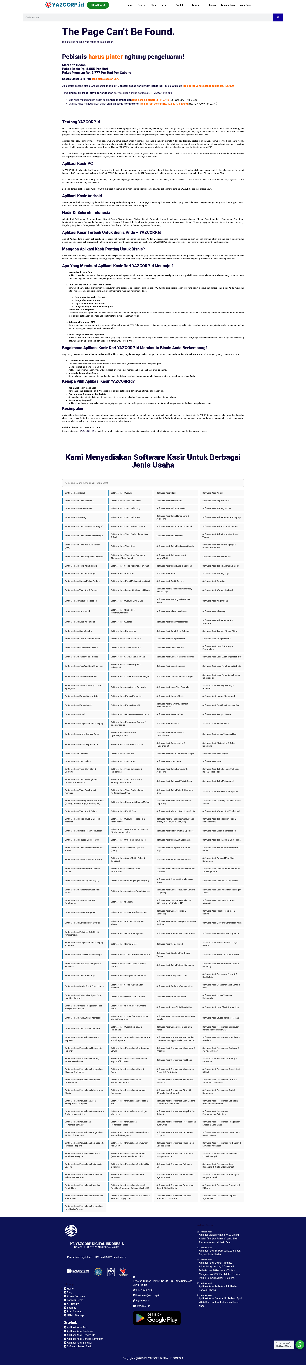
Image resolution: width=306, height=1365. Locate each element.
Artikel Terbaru (206, 1225)
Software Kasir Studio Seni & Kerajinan (220, 1018)
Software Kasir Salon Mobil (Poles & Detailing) (128, 859)
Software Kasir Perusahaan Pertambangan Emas (78, 1123)
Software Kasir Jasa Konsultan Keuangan (130, 676)
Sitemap (69, 1284)
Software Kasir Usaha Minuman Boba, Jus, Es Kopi (174, 590)
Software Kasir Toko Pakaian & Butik (128, 526)
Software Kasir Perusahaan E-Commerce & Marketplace (130, 1038)
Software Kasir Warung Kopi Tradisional (221, 811)
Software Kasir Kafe (166, 573)
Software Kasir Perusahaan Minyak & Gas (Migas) (176, 1112)
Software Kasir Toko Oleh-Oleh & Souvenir (80, 770)
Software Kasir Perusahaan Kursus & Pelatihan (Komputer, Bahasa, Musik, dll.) (130, 1186)
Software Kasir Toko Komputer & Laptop (221, 517)
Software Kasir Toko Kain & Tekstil (81, 566)
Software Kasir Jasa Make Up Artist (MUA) (127, 849)
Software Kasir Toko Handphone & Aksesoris (173, 517)
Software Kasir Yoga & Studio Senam (82, 638)
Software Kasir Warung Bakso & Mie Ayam (173, 600)
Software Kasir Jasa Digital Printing (81, 657)
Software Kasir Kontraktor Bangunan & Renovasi (83, 965)
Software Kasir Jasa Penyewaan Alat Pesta (82, 891)
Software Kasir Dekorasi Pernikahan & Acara (175, 880)
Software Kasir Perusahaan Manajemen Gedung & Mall (175, 1144)
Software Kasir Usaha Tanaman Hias (219, 734)
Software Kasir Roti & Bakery (170, 581)
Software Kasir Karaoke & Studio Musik (220, 954)
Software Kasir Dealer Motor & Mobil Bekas (82, 870)
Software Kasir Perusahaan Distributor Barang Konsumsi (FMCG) (220, 1028)
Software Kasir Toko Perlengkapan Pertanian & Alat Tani (127, 791)
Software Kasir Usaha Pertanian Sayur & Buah (221, 986)
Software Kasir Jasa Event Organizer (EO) (221, 657)
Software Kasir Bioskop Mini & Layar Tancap (174, 954)
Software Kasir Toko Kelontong (125, 508)
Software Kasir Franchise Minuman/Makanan (123, 611)
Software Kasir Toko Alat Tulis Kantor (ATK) (82, 546)
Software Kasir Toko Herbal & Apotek (220, 791)
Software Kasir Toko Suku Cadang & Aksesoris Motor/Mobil (128, 556)
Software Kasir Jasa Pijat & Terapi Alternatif (218, 901)
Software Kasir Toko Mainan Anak (218, 781)
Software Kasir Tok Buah (76, 754)
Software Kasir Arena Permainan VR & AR (130, 954)
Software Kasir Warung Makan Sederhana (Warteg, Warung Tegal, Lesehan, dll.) (84, 802)
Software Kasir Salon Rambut (78, 631)
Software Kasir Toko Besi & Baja (80, 975)
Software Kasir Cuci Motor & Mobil (81, 648)
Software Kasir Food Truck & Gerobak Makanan (83, 820)
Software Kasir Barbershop (124, 631)
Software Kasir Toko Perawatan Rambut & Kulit (83, 849)
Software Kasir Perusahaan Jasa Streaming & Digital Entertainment (218, 1165)
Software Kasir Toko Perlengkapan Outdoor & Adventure (81, 780)
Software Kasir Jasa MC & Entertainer (220, 880)
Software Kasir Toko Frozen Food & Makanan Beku (219, 820)
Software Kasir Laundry (122, 902)
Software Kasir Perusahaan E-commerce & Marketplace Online (84, 1112)
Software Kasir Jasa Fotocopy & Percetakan (217, 647)
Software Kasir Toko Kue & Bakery (81, 811)
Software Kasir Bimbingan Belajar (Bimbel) (218, 687)
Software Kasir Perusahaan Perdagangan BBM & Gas (176, 1123)
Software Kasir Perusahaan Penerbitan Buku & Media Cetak (83, 1176)
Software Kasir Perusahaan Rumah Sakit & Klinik (221, 1070)
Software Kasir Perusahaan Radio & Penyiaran (127, 1176)
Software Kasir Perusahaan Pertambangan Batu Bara (215, 1112)
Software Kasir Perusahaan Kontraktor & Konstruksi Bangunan (130, 1133)
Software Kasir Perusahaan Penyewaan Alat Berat (129, 1144)
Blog (153, 5)
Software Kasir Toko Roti (122, 754)
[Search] (278, 17)
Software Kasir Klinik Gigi (214, 611)
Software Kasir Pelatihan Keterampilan (220, 705)
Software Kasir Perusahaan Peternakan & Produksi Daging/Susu (130, 1197)
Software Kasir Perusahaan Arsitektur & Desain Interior (221, 1133)
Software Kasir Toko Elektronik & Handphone (126, 770)
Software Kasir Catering (213, 581)
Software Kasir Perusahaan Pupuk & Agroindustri (219, 1197)
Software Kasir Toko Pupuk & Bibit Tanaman (127, 986)
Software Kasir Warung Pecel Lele (81, 601)
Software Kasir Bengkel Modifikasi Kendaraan (218, 859)
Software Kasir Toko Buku (123, 546)
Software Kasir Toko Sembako (171, 508)
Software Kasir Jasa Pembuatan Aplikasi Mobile (176, 1017)
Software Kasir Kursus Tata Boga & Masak (127, 922)
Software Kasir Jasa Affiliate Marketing (83, 1018)
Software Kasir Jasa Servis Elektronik (128, 687)
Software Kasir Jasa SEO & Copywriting (220, 1007)
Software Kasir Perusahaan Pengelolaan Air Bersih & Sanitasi (84, 1133)
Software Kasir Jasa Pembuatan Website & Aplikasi (176, 870)
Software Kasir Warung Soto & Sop (127, 601)
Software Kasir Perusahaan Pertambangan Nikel (124, 1123)
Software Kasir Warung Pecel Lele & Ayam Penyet (128, 820)
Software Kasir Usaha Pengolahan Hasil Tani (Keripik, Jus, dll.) (83, 1007)
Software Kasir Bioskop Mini (215, 723)
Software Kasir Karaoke (168, 723)
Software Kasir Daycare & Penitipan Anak (221, 923)
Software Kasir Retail (75, 493)
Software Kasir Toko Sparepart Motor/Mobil (171, 556)
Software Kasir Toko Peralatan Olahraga (84, 535)
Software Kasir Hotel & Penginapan (127, 933)
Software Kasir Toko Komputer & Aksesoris (172, 770)
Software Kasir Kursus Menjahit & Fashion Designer (176, 922)
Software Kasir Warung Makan (216, 508)
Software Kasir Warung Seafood (217, 590)
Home (130, 5)
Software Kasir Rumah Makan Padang (82, 581)
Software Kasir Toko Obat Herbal (172, 622)
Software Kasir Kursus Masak (79, 705)
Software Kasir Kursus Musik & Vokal (82, 923)
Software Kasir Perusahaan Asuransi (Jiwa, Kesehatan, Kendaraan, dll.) (128, 1155)
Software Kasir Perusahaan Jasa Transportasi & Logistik (80, 1102)
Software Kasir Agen (212, 761)
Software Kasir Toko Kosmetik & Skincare (217, 621)
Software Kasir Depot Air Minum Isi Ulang (130, 590)
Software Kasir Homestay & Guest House (176, 933)
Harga (164, 5)
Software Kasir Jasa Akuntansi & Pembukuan (80, 901)
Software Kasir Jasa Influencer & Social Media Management (129, 1017)
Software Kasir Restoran (122, 573)
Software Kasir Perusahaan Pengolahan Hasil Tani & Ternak (83, 1207)
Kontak (212, 5)
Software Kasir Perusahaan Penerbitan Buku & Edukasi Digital (175, 1186)
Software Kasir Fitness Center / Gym (82, 840)
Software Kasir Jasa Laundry (170, 648)
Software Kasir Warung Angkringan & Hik (176, 811)
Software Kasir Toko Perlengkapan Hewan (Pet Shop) (219, 546)
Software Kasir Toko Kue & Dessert (81, 590)
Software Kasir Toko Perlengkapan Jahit (130, 566)
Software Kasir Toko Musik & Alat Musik (175, 546)
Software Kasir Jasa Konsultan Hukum (128, 912)
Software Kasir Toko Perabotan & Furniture (81, 791)
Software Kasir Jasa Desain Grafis (81, 676)
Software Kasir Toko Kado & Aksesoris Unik (175, 791)
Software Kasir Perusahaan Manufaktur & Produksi (176, 1049)
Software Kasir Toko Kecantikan (126, 500)
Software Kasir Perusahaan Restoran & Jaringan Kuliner (220, 1049)
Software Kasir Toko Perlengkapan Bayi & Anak (129, 535)
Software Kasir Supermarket (215, 500)
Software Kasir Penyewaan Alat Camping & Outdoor (84, 944)
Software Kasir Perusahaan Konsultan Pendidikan (82, 1186)
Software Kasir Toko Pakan (78, 761)
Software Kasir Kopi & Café (124, 811)
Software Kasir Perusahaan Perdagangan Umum (130, 1049)
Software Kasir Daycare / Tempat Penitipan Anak (172, 705)
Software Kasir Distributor (169, 761)
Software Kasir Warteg (75, 517)
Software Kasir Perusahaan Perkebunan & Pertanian (84, 1197)
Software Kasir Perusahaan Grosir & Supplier (82, 1038)
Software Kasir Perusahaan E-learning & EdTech (221, 1186)
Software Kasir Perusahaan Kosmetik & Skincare (175, 1081)
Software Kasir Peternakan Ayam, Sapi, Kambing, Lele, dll (83, 996)
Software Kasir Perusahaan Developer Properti (175, 1133)
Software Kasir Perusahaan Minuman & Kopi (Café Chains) (129, 1060)
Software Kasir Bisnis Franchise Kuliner (83, 831)
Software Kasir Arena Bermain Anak (82, 734)
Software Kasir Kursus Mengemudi (218, 696)
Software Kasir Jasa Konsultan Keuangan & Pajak (221, 891)
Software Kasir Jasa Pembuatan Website (221, 666)
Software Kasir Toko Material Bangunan (175, 965)
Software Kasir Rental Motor (124, 944)
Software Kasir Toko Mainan (170, 535)
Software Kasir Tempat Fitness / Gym (219, 631)
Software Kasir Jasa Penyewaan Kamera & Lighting (176, 891)
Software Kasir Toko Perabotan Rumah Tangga (220, 535)
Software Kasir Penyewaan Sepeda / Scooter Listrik (128, 723)
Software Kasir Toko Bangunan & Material (84, 556)
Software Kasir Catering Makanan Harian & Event (221, 802)
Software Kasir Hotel (74, 714)
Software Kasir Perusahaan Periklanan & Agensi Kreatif (176, 1176)
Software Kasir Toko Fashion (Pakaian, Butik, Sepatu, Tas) (220, 770)
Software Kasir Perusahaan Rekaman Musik (174, 1165)
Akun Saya (245, 5)
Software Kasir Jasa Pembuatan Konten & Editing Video (221, 870)
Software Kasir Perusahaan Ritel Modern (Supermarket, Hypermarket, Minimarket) (176, 1038)
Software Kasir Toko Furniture (216, 556)
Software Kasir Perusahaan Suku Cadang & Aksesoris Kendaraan (176, 1102)
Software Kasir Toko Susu (123, 761)
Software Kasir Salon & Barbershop (219, 831)
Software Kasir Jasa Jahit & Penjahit (128, 657)
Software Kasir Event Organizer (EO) (82, 880)
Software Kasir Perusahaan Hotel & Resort (127, 1070)
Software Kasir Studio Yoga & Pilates (128, 840)
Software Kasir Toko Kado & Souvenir (174, 566)
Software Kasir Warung (121, 493)
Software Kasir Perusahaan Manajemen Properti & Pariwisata (175, 1070)
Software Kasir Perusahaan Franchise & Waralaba (221, 1038)
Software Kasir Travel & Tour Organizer (221, 933)
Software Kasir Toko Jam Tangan (80, 573)
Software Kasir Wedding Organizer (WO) (130, 880)
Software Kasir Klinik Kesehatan (171, 611)
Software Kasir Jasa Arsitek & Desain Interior (128, 965)
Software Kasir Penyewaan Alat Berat (128, 975)
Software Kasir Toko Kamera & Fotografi (84, 526)
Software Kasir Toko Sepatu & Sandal (174, 526)
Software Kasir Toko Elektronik (125, 517)
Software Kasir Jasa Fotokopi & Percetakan (126, 870)
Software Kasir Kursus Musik (170, 696)
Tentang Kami (228, 5)
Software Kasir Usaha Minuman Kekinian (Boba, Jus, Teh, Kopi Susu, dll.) (175, 820)
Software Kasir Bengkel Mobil (216, 638)
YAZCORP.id (87, 430)
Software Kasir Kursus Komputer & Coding (218, 912)
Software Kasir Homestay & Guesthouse (130, 714)
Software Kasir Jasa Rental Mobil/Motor (175, 657)
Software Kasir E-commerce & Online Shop (128, 1007)
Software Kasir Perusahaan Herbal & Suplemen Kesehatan (219, 1081)
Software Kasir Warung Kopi (215, 573)
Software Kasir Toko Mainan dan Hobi (82, 1028)
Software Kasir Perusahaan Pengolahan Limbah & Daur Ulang (221, 1123)
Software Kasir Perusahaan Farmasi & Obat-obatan (83, 1081)
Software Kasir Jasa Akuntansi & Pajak (175, 676)
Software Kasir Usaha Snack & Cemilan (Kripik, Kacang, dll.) (129, 830)
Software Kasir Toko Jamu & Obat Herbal (221, 840)
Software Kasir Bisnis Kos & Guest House (84, 986)
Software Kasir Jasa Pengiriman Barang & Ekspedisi (221, 676)
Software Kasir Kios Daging (215, 754)
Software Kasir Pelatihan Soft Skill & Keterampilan (82, 933)
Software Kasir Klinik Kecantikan (80, 622)
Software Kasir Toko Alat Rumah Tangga (175, 754)
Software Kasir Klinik (166, 493)
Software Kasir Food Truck (77, 611)
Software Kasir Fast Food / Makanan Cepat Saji (174, 802)
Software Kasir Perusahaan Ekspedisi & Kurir (129, 1102)
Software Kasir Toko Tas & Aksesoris (220, 526)
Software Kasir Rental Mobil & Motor (174, 859)
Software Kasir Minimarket (169, 500)
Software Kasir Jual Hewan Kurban (127, 744)
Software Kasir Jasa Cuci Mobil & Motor (83, 859)
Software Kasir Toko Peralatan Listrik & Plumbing (220, 965)
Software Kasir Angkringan (215, 601)
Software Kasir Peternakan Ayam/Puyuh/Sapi (123, 734)
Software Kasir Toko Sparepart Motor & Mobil (221, 849)
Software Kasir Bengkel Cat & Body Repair (173, 849)
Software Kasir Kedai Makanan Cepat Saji (130, 581)
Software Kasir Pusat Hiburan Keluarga (83, 954)
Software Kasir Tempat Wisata (216, 714)
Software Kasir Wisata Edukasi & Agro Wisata (220, 944)
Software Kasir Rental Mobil (170, 944)
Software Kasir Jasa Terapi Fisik (126, 638)
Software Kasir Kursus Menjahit (125, 705)
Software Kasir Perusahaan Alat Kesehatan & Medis (126, 1081)
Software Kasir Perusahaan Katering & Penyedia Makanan (83, 1060)
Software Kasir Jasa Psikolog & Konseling (171, 912)
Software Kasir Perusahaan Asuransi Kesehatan (128, 1091)
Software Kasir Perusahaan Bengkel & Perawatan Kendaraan (220, 1102)
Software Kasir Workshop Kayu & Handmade (126, 1028)
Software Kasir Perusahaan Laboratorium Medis (84, 1091)
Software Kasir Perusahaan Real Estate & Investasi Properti (84, 1144)
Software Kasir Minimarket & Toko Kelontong (218, 744)
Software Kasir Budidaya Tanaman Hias (175, 986)
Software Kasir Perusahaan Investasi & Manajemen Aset (175, 1155)
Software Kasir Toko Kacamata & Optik (220, 566)
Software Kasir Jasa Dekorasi (171, 666)
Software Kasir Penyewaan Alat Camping (84, 723)
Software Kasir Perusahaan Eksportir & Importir (83, 1049)
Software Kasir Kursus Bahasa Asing (82, 696)
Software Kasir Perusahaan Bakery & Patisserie (219, 1060)
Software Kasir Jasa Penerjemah (80, 912)
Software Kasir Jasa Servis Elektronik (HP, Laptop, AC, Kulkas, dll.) (174, 901)
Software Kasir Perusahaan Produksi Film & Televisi (130, 1165)
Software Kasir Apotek (121, 622)
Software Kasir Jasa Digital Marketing (174, 1007)
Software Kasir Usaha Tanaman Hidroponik (217, 996)
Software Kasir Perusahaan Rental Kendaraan (218, 1091)
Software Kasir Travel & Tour (170, 714)
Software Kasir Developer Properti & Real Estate (219, 975)
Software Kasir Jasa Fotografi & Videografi (126, 666)
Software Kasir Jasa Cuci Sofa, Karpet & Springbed (84, 687)
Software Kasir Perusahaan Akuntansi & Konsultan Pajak (221, 1155)
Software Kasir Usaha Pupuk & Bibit (81, 744)
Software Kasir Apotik (212, 493)
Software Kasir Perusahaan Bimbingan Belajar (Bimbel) (220, 1176)
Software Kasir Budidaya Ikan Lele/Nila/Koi (170, 734)
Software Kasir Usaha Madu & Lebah (128, 997)
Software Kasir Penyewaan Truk (172, 975)
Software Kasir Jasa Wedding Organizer (84, 666)
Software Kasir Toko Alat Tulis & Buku (174, 781)
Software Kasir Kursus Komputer (126, 696)
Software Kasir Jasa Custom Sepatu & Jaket (174, 1028)
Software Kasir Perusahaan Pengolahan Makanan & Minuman (83, 1070)
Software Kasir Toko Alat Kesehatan (173, 840)
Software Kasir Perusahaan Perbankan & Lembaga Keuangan (221, 1144)
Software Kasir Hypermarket (78, 508)
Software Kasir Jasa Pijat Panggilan (173, 687)
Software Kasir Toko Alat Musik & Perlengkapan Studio (126, 780)
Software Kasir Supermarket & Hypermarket (171, 744)
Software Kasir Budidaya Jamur (171, 997)
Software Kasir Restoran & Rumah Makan (130, 802)
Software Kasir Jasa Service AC (126, 648)
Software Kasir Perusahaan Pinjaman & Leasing (83, 1165)
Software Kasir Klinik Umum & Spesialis (175, 831)
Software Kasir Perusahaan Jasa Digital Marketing (129, 1112)
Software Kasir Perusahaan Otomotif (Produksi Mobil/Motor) (174, 1091)
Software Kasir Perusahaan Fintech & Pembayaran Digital (82, 1155)
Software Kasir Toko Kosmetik (79, 500)
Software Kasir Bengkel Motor (171, 638)
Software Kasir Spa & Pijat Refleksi (173, 631)
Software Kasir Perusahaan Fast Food (174, 1060)
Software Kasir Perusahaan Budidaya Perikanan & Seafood (174, 1197)
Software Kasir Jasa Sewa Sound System (130, 891)
